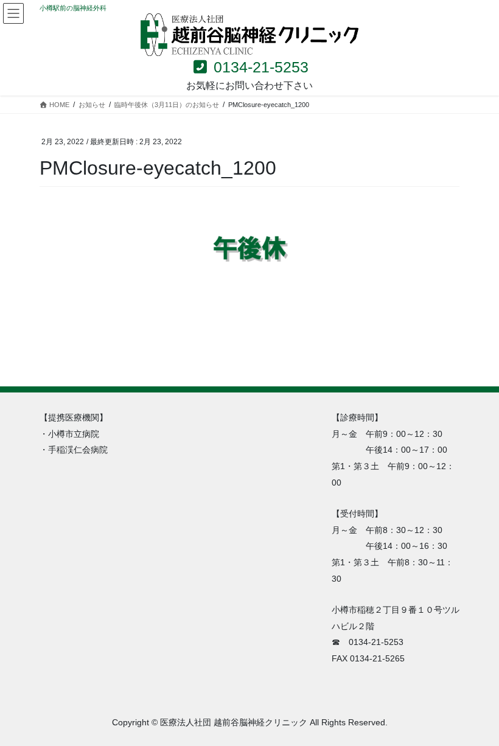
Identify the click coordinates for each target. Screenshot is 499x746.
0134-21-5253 (259, 66)
